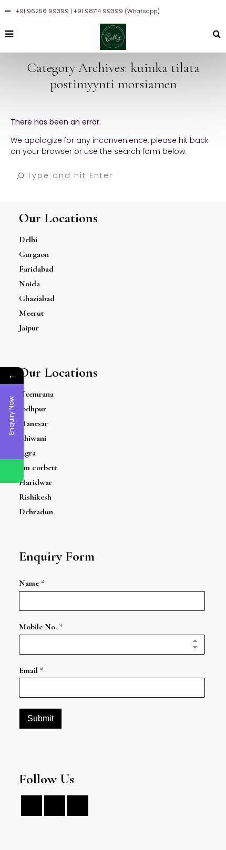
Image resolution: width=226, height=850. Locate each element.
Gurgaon (34, 254)
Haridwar (35, 482)
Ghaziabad (37, 298)
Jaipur (29, 328)
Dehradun (36, 511)
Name (32, 583)
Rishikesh (35, 497)
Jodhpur (32, 408)
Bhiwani (32, 438)
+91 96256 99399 (42, 11)
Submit (40, 718)
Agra (27, 453)
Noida (29, 283)
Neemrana (36, 394)
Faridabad (36, 269)
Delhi (28, 239)
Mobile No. (41, 626)
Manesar (33, 423)
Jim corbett (38, 467)
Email (31, 670)
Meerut (31, 313)
